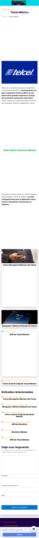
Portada (4, 17)
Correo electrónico (10, 485)
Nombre (5, 476)
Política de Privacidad (10, 525)
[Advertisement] (19, 40)
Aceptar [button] (19, 534)
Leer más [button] (19, 530)
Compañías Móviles (9, 10)
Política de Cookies (9, 522)
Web (3, 495)
